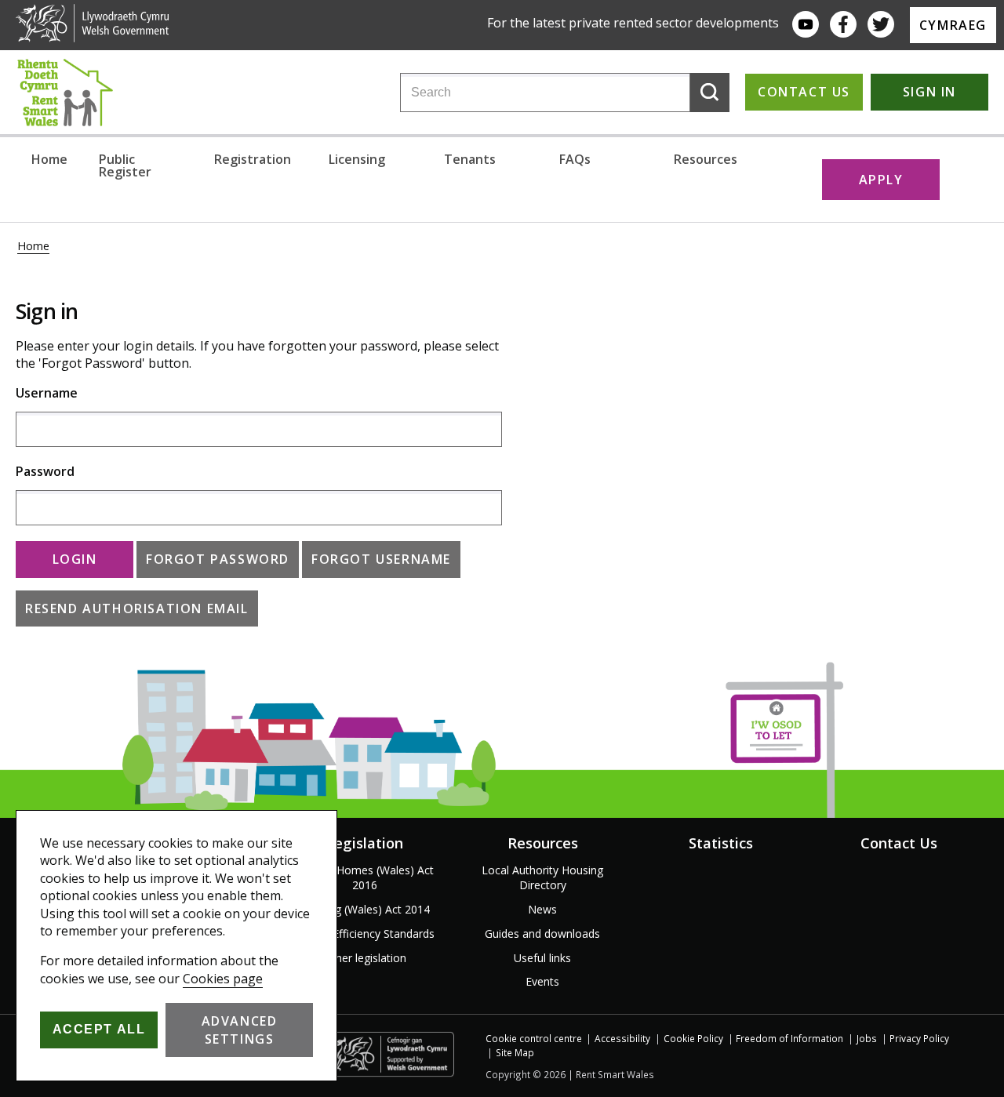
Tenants (470, 159)
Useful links (542, 957)
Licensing (357, 159)
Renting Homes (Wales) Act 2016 (364, 878)
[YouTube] (805, 24)
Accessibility (622, 1038)
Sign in (929, 91)
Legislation (364, 843)
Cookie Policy (693, 1038)
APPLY (881, 179)
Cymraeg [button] (953, 25)
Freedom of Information (789, 1038)
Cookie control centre (534, 1038)
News (542, 909)
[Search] (709, 92)
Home (49, 159)
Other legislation (364, 957)
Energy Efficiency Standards (365, 933)
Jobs (867, 1038)
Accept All (99, 1029)
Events (542, 981)
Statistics (721, 843)
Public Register (125, 165)
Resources (705, 159)
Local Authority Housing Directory (542, 878)
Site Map (515, 1052)
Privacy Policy (919, 1038)
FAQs (575, 159)
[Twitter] (881, 24)
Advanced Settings (240, 1029)
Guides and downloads (542, 933)
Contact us (804, 91)
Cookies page (223, 978)
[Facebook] (843, 24)
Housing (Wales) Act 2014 (365, 909)
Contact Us (898, 843)
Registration (252, 159)
